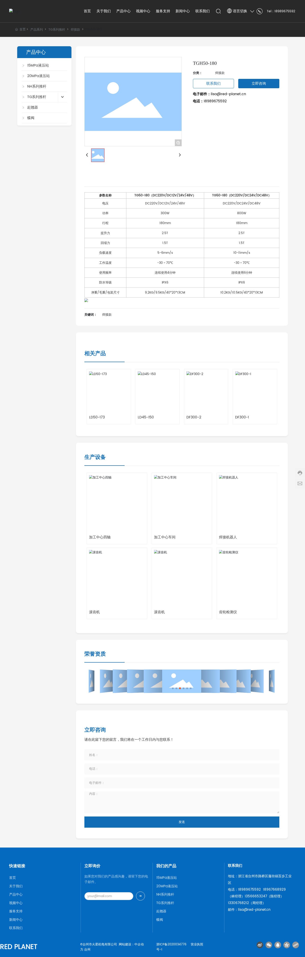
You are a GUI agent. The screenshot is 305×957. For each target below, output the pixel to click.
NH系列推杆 (165, 894)
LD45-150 (146, 417)
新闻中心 (16, 920)
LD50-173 (97, 417)
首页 (12, 878)
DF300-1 (242, 417)
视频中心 (16, 903)
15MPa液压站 (166, 878)
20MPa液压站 (167, 886)
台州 (87, 949)
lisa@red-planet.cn (228, 94)
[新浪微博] (260, 945)
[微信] (268, 945)
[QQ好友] (277, 945)
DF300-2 (193, 417)
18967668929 (274, 889)
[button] (173, 688)
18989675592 (215, 101)
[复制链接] (295, 945)
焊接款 (75, 29)
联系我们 (16, 928)
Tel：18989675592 (281, 11)
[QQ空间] (286, 945)
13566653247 (256, 896)
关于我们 (16, 886)
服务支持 (16, 911)
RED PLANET (18, 947)
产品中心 (16, 894)
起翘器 (161, 911)
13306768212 (238, 903)
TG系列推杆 (56, 29)
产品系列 (36, 29)
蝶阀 (159, 920)
